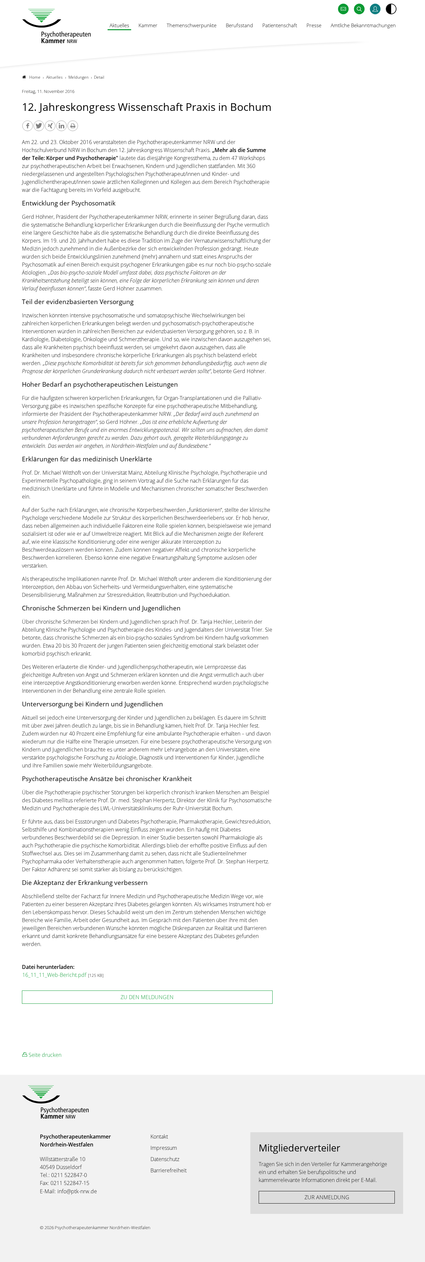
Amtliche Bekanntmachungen (363, 25)
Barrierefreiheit (168, 1170)
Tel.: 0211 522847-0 (63, 1175)
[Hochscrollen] (413, 1250)
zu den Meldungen (147, 997)
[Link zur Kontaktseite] (343, 9)
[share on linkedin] (61, 125)
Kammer (147, 25)
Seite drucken (44, 1055)
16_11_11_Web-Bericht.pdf (55, 975)
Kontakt (159, 1136)
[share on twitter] (39, 125)
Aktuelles (119, 25)
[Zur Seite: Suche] (359, 9)
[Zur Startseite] (56, 26)
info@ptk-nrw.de (77, 1191)
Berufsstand (239, 25)
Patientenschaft (279, 25)
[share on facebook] (27, 125)
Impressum (163, 1147)
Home (35, 77)
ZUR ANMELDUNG (326, 1197)
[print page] (72, 125)
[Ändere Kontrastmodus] (391, 9)
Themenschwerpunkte (191, 25)
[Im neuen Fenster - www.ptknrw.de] (375, 9)
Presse (313, 25)
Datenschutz (164, 1159)
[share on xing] (50, 125)
